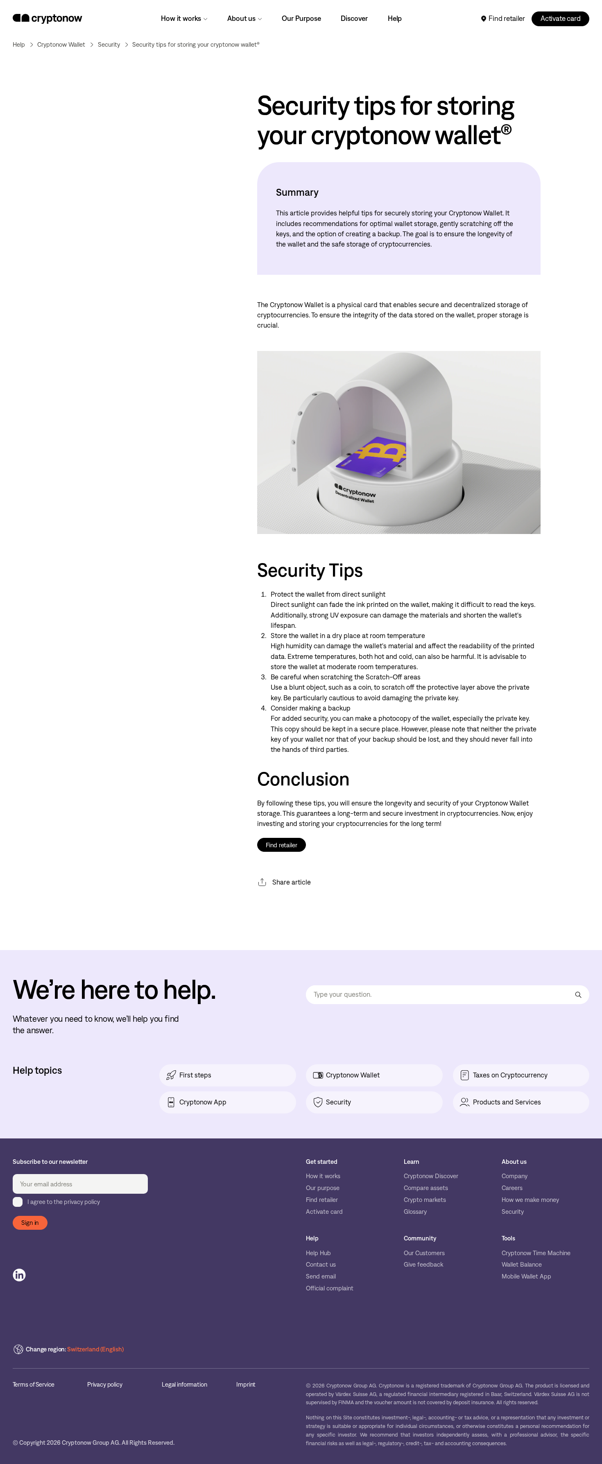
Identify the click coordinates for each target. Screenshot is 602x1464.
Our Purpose (301, 18)
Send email (321, 1276)
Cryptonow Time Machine (536, 1253)
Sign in (29, 1222)
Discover (354, 18)
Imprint (246, 1385)
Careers (512, 1188)
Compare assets (426, 1188)
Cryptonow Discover (431, 1176)
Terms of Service (34, 1385)
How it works (181, 18)
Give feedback (423, 1264)
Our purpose (322, 1188)
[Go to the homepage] (47, 19)
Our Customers (424, 1253)
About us (241, 18)
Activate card (561, 18)
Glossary (415, 1211)
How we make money (530, 1200)
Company (514, 1176)
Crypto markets (425, 1200)
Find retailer (507, 18)
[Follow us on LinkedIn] (19, 1275)
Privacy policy (104, 1385)
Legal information (184, 1385)
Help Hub (318, 1253)
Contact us (321, 1264)
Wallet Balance (522, 1264)
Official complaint (329, 1288)
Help (395, 18)
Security (513, 1211)
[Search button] (578, 995)
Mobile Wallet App (526, 1276)
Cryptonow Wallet (61, 44)
